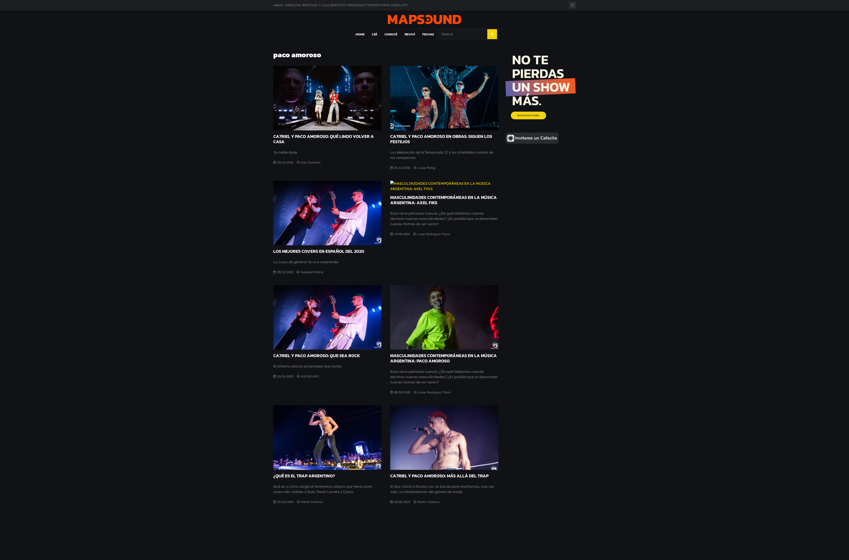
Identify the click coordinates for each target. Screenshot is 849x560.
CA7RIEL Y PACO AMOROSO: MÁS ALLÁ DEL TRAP (439, 475)
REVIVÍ (410, 34)
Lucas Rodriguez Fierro (433, 234)
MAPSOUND (310, 376)
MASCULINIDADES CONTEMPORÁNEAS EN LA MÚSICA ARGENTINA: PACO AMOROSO (443, 358)
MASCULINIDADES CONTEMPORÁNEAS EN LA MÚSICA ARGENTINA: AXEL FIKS (443, 200)
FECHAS (428, 34)
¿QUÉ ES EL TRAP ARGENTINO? (304, 475)
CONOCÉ (390, 34)
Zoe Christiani (311, 162)
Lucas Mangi (427, 168)
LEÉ (374, 34)
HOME (360, 34)
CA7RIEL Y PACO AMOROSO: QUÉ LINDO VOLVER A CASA (323, 139)
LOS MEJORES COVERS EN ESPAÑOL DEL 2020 (318, 251)
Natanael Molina (311, 272)
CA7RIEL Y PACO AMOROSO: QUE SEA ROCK (316, 355)
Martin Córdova (312, 502)
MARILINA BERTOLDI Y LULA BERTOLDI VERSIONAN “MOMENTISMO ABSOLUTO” (347, 5)
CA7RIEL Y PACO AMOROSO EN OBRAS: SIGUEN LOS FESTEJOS (441, 139)
